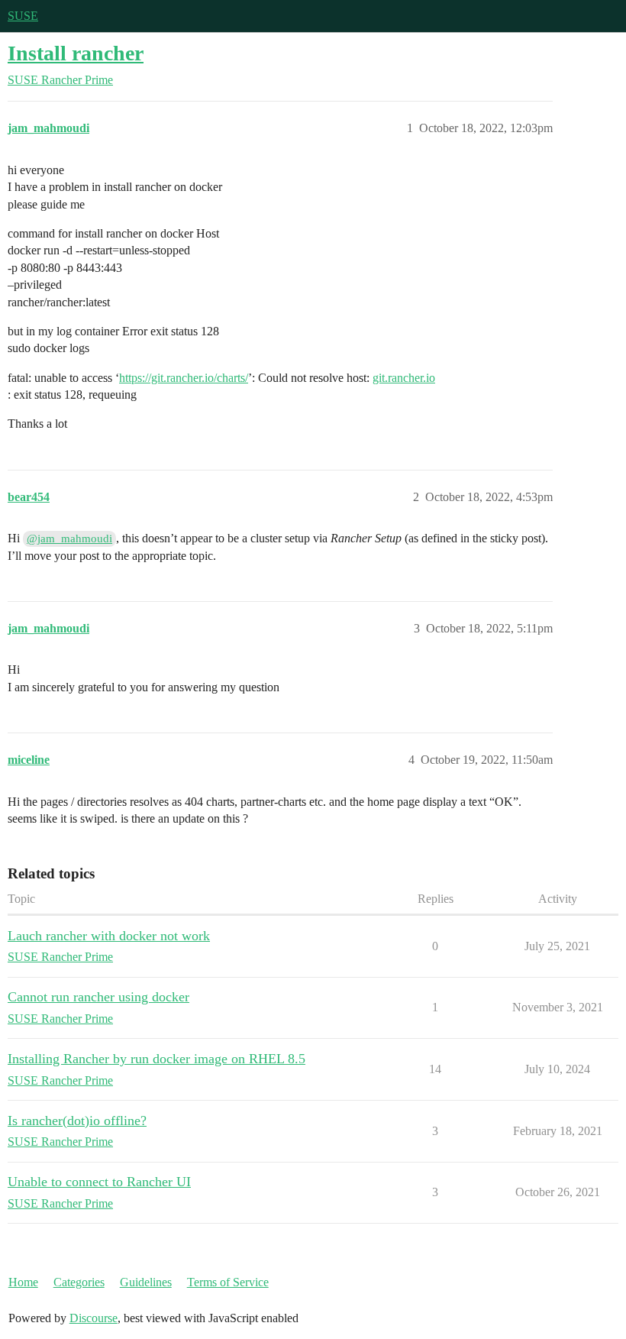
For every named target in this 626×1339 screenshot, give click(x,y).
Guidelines (146, 1282)
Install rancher (76, 53)
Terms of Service (228, 1282)
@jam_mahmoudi (69, 538)
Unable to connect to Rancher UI (99, 1181)
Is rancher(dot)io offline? (77, 1120)
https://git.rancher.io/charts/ (183, 377)
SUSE (23, 15)
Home (23, 1282)
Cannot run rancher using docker (98, 996)
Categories (79, 1282)
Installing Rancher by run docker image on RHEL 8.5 (156, 1058)
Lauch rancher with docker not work (109, 935)
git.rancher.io (404, 377)
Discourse (93, 1318)
